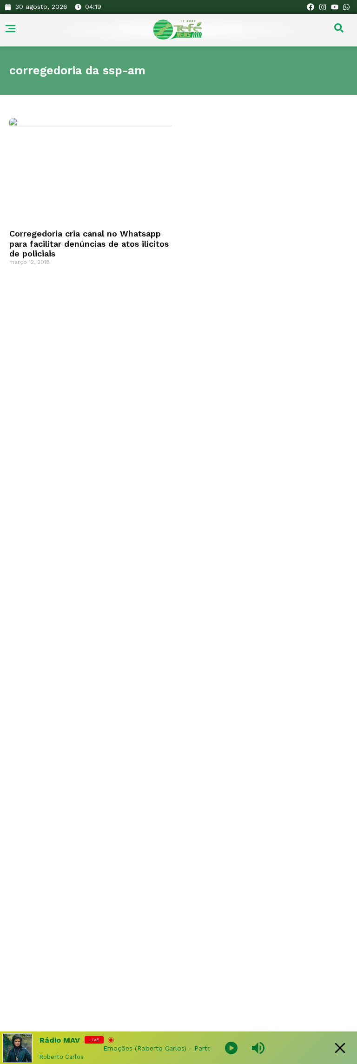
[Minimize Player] (340, 1048)
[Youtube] (335, 7)
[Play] (231, 1048)
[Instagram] (323, 7)
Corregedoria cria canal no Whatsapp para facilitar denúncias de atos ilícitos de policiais (89, 243)
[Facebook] (311, 7)
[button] (339, 30)
